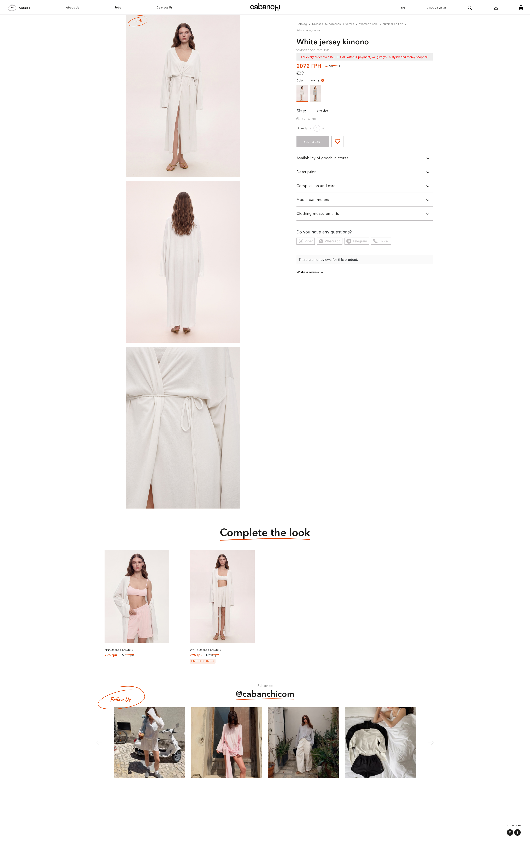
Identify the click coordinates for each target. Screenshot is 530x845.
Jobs (117, 7)
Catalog (24, 8)
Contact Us (164, 7)
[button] (431, 742)
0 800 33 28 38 (437, 8)
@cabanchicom (265, 694)
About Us (72, 7)
